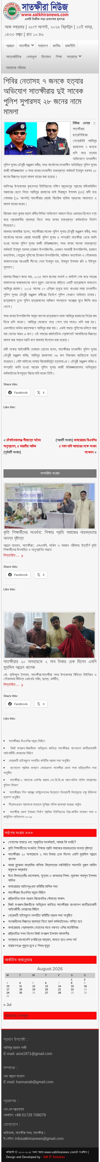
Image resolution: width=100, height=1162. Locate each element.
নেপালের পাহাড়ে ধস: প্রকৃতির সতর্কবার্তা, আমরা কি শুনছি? (42, 842)
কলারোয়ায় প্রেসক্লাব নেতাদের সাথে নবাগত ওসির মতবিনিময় (43, 927)
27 (46, 992)
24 (8, 992)
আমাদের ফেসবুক (16, 1015)
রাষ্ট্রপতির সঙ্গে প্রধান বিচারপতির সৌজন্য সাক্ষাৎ (36, 899)
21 (59, 989)
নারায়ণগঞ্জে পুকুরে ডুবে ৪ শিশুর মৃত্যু (29, 946)
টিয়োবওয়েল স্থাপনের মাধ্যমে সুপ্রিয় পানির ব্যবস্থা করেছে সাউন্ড (45, 804)
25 (20, 992)
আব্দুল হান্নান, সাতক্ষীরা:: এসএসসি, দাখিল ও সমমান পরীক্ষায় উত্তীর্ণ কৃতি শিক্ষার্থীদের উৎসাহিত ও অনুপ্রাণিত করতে (50, 547)
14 (59, 986)
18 (20, 989)
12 (33, 986)
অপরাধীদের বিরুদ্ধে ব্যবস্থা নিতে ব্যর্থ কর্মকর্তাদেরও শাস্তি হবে (45, 921)
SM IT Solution (54, 1157)
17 (8, 989)
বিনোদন (46, 57)
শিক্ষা (59, 57)
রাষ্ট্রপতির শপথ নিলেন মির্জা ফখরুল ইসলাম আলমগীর (38, 934)
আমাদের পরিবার (16, 68)
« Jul (7, 1005)
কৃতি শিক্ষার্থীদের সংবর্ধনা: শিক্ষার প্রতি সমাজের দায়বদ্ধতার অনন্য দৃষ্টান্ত (50, 848)
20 (46, 989)
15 (72, 986)
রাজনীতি (70, 46)
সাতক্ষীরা (24, 46)
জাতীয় (56, 46)
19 (33, 989)
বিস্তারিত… (11, 555)
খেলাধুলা (31, 57)
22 (72, 989)
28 (59, 992)
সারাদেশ (43, 46)
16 (85, 986)
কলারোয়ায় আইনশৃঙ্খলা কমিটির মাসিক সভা (33, 886)
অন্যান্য (72, 57)
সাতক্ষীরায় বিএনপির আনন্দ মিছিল (27, 741)
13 (46, 986)
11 (20, 986)
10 (8, 986)
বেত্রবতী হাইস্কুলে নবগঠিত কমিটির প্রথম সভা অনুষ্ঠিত (39, 760)
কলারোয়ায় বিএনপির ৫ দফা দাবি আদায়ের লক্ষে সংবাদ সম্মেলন (78, 446)
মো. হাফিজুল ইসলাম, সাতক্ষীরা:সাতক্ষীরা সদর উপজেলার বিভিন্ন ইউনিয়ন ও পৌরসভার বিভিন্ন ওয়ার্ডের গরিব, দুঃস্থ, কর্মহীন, (50, 677)
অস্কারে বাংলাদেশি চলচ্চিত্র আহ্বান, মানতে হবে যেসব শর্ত (42, 940)
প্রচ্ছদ (10, 46)
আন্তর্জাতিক (13, 57)
